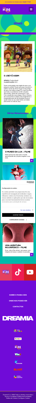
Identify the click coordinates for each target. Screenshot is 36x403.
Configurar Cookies (24, 398)
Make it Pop (27, 2)
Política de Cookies (11, 398)
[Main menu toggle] (31, 9)
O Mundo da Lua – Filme (17, 152)
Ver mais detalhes (25, 210)
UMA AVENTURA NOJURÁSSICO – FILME (16, 246)
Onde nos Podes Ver (18, 301)
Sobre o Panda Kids (18, 295)
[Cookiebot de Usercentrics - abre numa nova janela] (26, 182)
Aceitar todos (18, 215)
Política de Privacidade (24, 396)
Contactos (18, 307)
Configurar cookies (17, 219)
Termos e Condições (11, 396)
